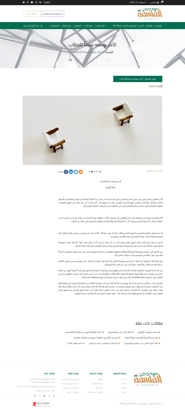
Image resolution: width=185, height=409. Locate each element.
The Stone (117, 25)
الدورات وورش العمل (95, 392)
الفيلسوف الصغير (130, 25)
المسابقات (55, 25)
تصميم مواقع (47, 406)
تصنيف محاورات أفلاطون (148, 332)
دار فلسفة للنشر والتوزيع (53, 13)
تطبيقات (40, 406)
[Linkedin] (71, 172)
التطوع (100, 379)
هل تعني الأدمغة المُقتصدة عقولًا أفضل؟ (141, 337)
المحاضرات (99, 388)
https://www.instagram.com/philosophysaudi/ (36, 386)
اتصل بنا (123, 392)
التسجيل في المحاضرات (70, 379)
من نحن (123, 379)
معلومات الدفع (73, 392)
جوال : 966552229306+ (45, 391)
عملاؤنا (123, 388)
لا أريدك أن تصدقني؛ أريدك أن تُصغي (103, 343)
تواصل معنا (31, 13)
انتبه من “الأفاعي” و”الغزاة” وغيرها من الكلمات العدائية (96, 337)
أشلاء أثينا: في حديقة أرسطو (119, 332)
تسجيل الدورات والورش (70, 383)
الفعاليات (148, 25)
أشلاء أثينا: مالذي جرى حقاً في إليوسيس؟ (141, 343)
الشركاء (123, 383)
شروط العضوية (97, 383)
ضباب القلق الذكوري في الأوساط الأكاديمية (83, 332)
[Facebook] (66, 172)
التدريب (141, 25)
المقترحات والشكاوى (71, 388)
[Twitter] (76, 172)
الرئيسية (159, 25)
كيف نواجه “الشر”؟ (74, 343)
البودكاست (99, 25)
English (47, 2)
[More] (81, 172)
